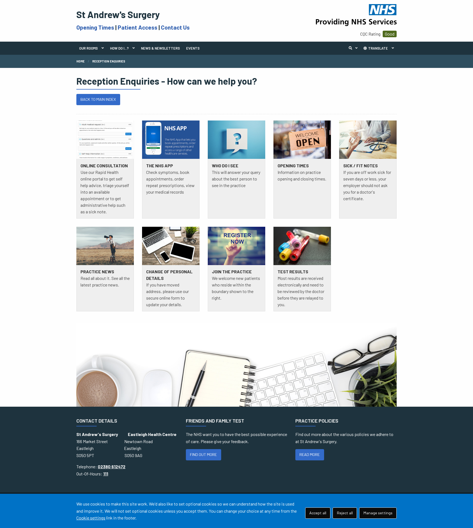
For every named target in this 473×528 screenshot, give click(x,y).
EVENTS (193, 48)
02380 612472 (111, 466)
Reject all (345, 512)
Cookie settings (90, 517)
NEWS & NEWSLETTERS (160, 48)
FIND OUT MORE (203, 454)
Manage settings (378, 512)
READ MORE (309, 454)
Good (389, 33)
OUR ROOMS (88, 48)
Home (80, 61)
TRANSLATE (377, 48)
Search (354, 48)
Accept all (317, 512)
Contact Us (175, 27)
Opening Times (95, 27)
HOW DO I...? (119, 48)
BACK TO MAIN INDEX (98, 99)
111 (105, 473)
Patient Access (137, 27)
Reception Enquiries (108, 61)
